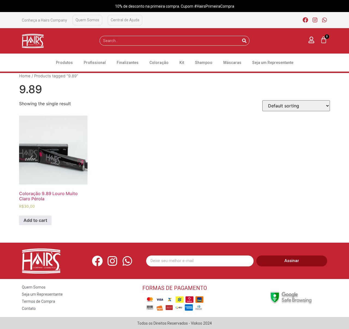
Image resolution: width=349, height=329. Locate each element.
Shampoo (203, 62)
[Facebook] (305, 20)
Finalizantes (128, 62)
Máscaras (232, 62)
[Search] (244, 40)
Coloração (159, 62)
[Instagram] (315, 20)
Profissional (95, 62)
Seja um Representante (272, 62)
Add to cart (35, 220)
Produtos (64, 62)
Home (25, 76)
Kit (181, 62)
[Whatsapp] (324, 20)
